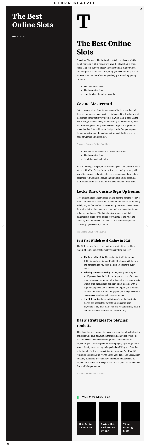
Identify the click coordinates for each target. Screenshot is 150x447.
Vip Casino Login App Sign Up (91, 231)
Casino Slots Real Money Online (108, 427)
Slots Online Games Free (86, 426)
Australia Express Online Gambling (93, 144)
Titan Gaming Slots (128, 427)
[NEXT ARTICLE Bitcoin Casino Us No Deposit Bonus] (147, 227)
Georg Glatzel (75, 3)
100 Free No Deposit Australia (91, 373)
